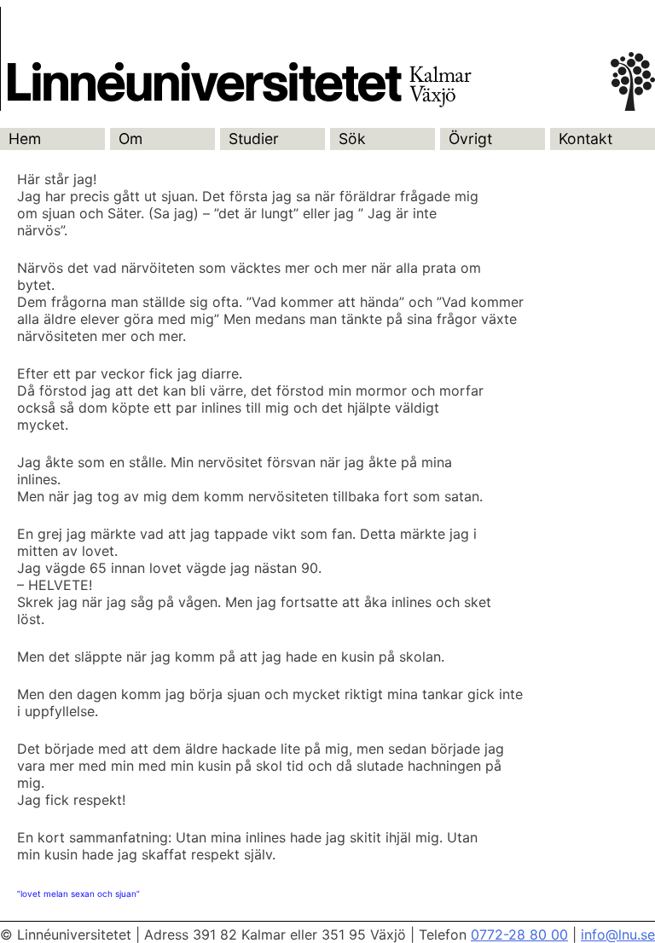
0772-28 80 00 (519, 934)
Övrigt (470, 139)
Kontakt (585, 139)
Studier (254, 139)
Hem (25, 139)
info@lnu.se (618, 934)
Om (130, 139)
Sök (352, 139)
